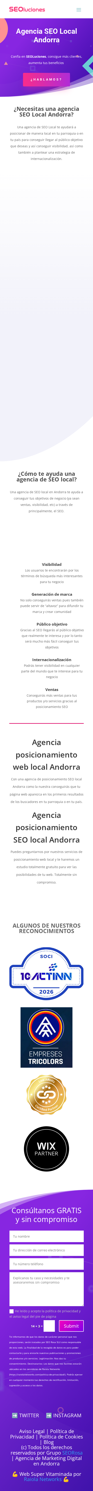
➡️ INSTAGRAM (63, 1415)
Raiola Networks (43, 1479)
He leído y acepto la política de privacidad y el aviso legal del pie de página (45, 1314)
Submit (71, 1326)
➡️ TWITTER (25, 1415)
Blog (49, 1442)
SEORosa (72, 1452)
